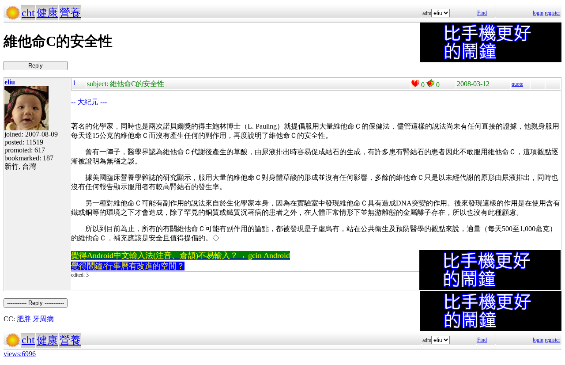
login (538, 13)
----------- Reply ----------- (35, 65)
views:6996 (20, 353)
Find (482, 13)
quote (517, 84)
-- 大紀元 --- (89, 102)
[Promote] (415, 83)
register (552, 13)
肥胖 (24, 319)
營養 (70, 13)
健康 (47, 13)
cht (28, 13)
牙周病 (43, 319)
